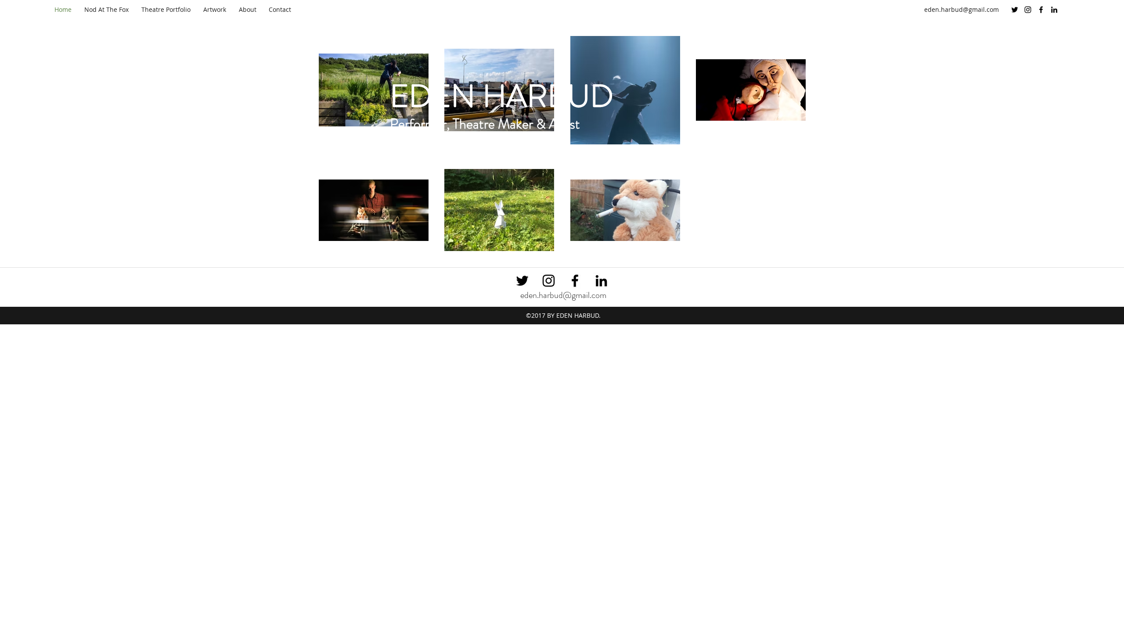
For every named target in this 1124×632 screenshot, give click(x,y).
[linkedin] (1054, 9)
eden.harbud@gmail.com (961, 9)
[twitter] (1014, 9)
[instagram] (1027, 9)
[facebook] (1041, 9)
